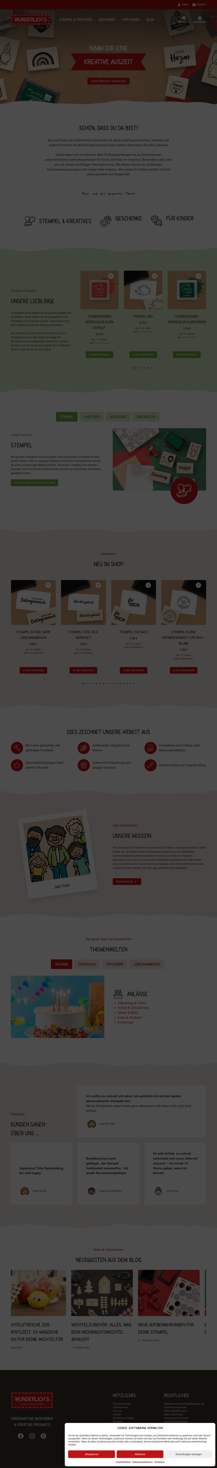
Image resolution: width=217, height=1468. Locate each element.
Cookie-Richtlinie (123, 1462)
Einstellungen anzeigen (189, 1454)
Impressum (159, 1462)
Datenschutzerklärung (142, 1462)
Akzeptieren (91, 1454)
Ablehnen (140, 1454)
